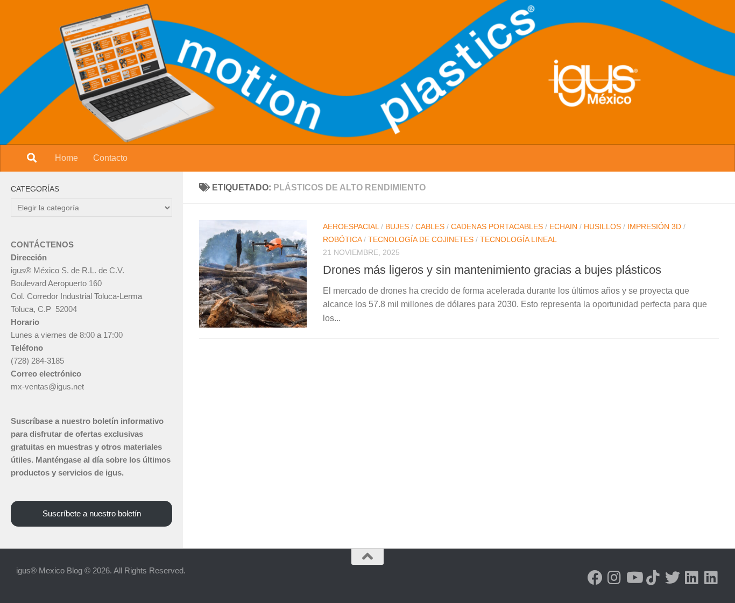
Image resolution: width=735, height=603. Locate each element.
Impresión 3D (654, 226)
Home (66, 157)
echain (563, 226)
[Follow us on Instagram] (614, 577)
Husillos (602, 226)
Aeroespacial (351, 226)
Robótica (342, 239)
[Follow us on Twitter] (672, 577)
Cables (429, 226)
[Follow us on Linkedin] (691, 577)
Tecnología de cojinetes (420, 239)
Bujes (397, 226)
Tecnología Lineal (518, 239)
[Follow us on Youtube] (633, 577)
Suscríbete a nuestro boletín (92, 513)
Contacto (110, 157)
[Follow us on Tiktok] (653, 577)
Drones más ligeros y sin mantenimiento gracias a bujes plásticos (492, 269)
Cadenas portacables (497, 226)
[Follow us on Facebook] (595, 577)
